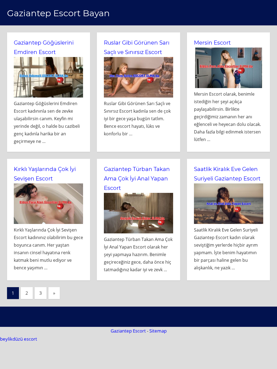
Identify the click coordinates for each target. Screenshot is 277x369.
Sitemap (158, 331)
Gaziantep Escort (128, 331)
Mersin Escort (212, 42)
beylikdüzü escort (18, 339)
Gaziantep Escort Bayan (58, 13)
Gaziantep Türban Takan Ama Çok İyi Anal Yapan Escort (137, 178)
